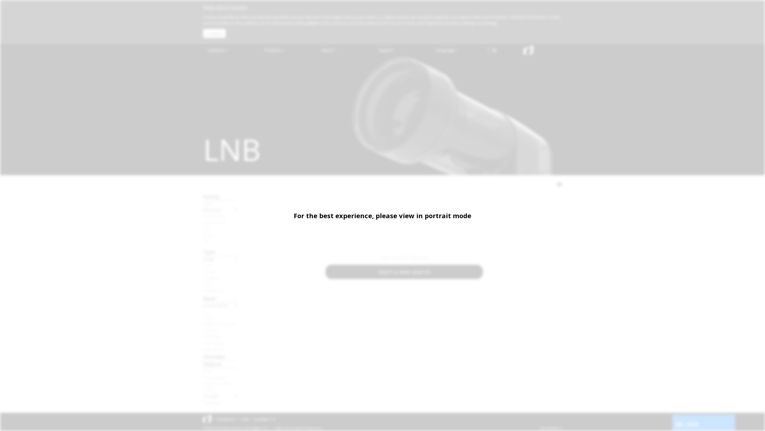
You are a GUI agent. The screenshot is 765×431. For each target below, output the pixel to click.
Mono (209, 235)
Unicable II (214, 222)
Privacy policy (312, 428)
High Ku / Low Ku (219, 324)
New (207, 371)
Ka (205, 312)
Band (209, 298)
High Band (213, 349)
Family (211, 196)
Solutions (217, 50)
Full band (212, 337)
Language (445, 50)
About (327, 50)
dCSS (208, 390)
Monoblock (214, 377)
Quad (209, 272)
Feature (212, 364)
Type (209, 251)
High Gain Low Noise (220, 384)
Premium (212, 210)
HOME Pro (213, 216)
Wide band (214, 343)
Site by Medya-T (551, 428)
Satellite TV (265, 419)
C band (210, 330)
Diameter (214, 356)
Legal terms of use (287, 428)
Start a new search (404, 272)
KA (205, 241)
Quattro (211, 278)
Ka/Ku (209, 318)
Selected (212, 402)
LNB (244, 419)
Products (273, 50)
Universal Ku (215, 305)
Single (209, 259)
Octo (208, 284)
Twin (207, 265)
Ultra (208, 204)
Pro (206, 229)
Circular (210, 396)
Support (386, 50)
